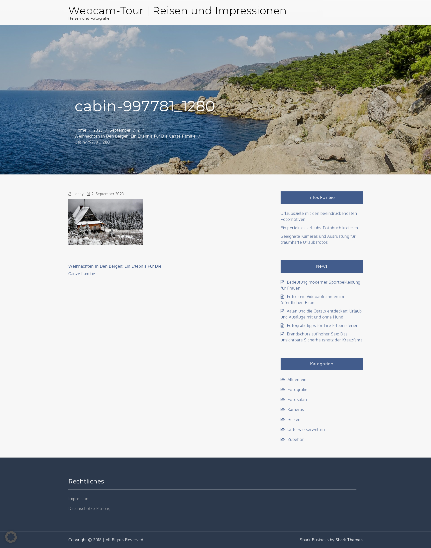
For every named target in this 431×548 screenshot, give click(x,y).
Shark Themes (349, 539)
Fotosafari (297, 399)
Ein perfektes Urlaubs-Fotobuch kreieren (319, 227)
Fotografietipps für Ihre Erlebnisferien (322, 325)
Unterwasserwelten (306, 429)
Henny (78, 194)
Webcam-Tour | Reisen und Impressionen (177, 10)
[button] (11, 537)
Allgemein (297, 379)
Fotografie (298, 389)
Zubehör (296, 439)
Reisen (294, 419)
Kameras (296, 409)
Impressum (79, 498)
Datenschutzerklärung (89, 508)
